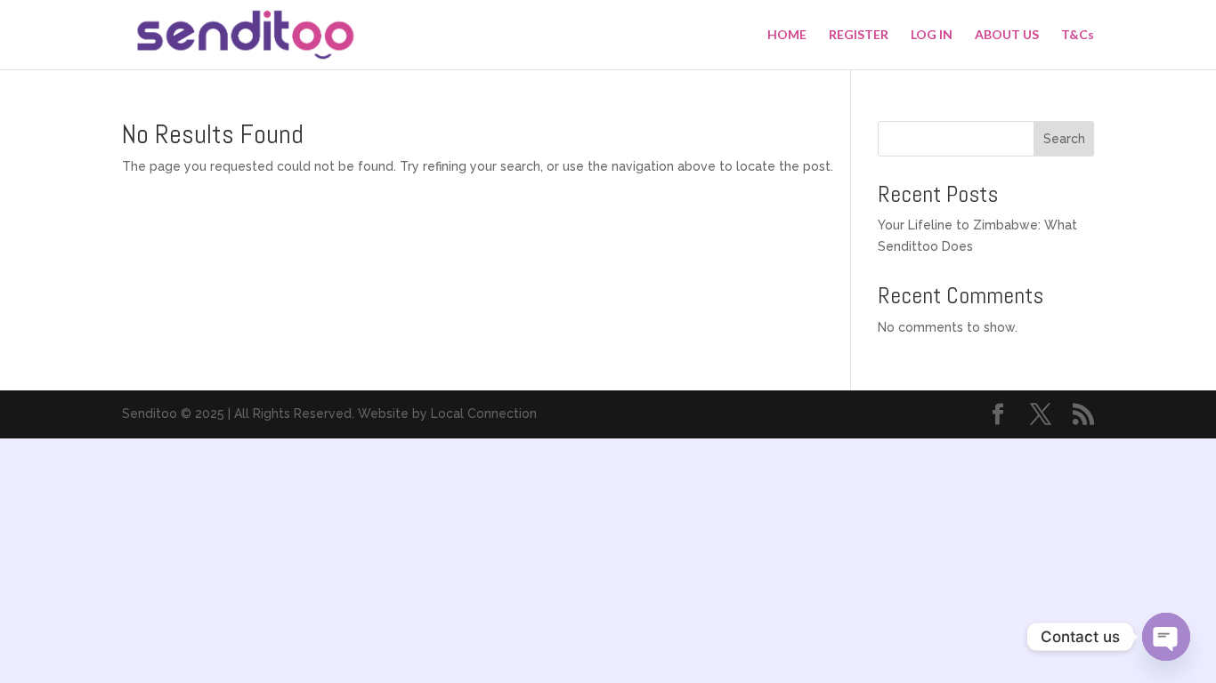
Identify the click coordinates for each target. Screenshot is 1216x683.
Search (1064, 139)
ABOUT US (1007, 35)
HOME (787, 35)
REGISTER (858, 35)
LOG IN (932, 35)
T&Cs (1077, 35)
